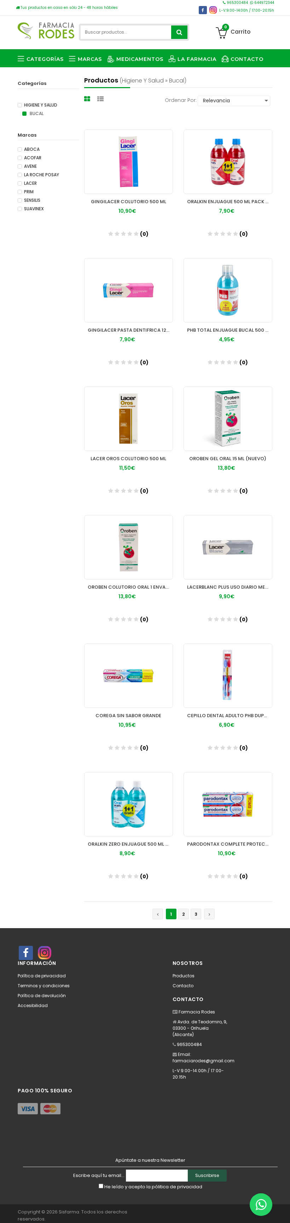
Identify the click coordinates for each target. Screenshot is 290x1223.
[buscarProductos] (179, 32)
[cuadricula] (88, 99)
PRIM (29, 192)
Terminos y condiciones (44, 986)
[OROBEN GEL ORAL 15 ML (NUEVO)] (228, 419)
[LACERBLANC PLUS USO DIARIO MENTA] (228, 547)
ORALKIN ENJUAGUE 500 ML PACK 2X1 (229, 201)
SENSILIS (32, 200)
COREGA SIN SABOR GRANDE (128, 715)
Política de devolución (42, 996)
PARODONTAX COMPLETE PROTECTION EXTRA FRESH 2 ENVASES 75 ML (229, 844)
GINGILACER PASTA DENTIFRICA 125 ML (130, 330)
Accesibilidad (33, 1005)
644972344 (263, 2)
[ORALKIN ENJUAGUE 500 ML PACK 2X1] (228, 162)
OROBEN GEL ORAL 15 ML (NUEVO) (227, 458)
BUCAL (36, 114)
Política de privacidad (42, 976)
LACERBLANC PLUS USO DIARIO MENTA (229, 587)
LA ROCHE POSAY (41, 175)
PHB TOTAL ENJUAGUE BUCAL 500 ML (229, 330)
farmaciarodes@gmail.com (203, 1061)
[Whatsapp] (261, 1204)
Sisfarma (69, 1211)
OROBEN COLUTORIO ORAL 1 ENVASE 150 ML (130, 587)
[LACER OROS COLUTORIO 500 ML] (129, 419)
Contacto (183, 986)
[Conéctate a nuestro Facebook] (203, 10)
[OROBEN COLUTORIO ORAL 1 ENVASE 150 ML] (129, 547)
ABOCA (32, 149)
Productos (184, 976)
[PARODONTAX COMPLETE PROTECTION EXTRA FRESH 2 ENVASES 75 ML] (228, 804)
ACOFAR (32, 158)
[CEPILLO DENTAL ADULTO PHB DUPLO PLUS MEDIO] (228, 676)
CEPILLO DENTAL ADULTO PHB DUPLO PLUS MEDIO (229, 715)
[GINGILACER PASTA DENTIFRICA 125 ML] (129, 290)
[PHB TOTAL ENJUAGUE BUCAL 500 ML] (228, 290)
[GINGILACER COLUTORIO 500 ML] (129, 162)
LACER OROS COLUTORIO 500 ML (128, 458)
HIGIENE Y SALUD (40, 105)
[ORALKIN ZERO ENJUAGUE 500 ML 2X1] (129, 804)
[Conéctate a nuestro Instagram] (213, 10)
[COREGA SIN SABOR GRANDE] (129, 676)
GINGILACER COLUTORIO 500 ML (128, 201)
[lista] (101, 99)
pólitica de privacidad (177, 1186)
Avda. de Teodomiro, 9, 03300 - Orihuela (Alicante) (200, 1028)
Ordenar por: (181, 100)
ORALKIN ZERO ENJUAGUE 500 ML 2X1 (130, 844)
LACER (30, 183)
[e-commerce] (46, 29)
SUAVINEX (34, 209)
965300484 (237, 2)
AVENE (30, 166)
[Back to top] (282, 1210)
